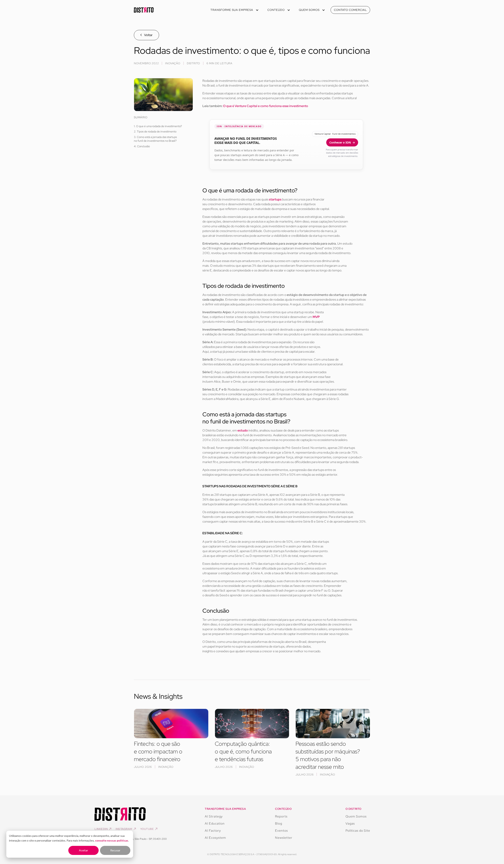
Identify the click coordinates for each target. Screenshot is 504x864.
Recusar (115, 850)
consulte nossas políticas (111, 840)
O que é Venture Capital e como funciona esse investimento (265, 106)
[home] (144, 10)
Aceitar (83, 850)
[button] (234, 10)
